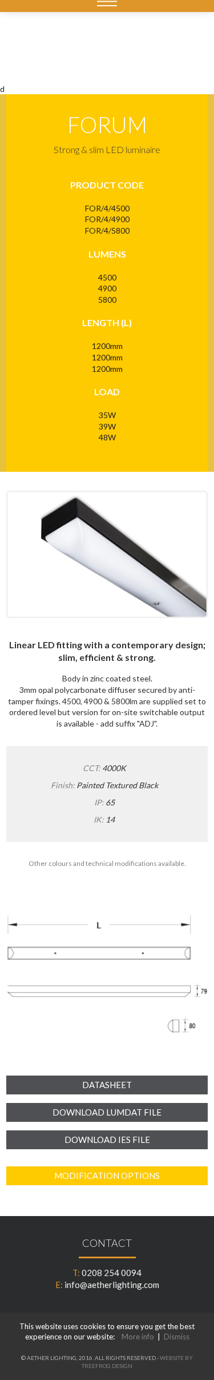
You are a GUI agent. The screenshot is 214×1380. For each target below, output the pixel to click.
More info (138, 1336)
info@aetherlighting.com (111, 1284)
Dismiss (176, 1336)
